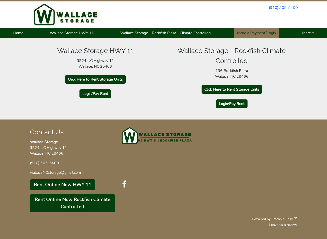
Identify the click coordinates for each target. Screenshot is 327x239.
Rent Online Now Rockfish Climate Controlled (72, 203)
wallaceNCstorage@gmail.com (55, 172)
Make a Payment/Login (256, 33)
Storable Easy (282, 219)
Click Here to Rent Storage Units (95, 79)
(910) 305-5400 (283, 7)
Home (18, 33)
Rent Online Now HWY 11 (62, 184)
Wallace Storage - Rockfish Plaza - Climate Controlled (165, 33)
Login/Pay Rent (95, 93)
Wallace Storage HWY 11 (72, 33)
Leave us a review (283, 225)
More (306, 33)
